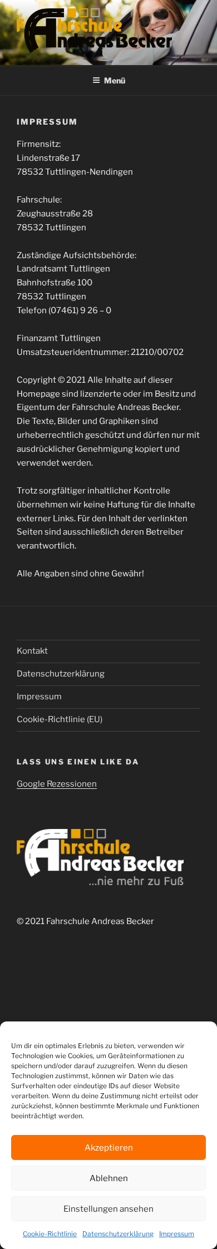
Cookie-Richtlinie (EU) (59, 719)
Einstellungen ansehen (108, 1209)
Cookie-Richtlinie (50, 1234)
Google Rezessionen (57, 784)
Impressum (176, 1234)
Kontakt (32, 651)
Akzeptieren (109, 1148)
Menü (114, 80)
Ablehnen (109, 1178)
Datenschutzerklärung (118, 1234)
